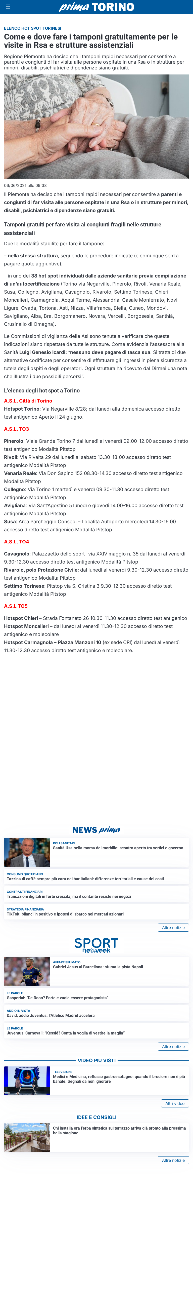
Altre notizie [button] (173, 927)
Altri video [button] (175, 1103)
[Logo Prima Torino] (96, 7)
